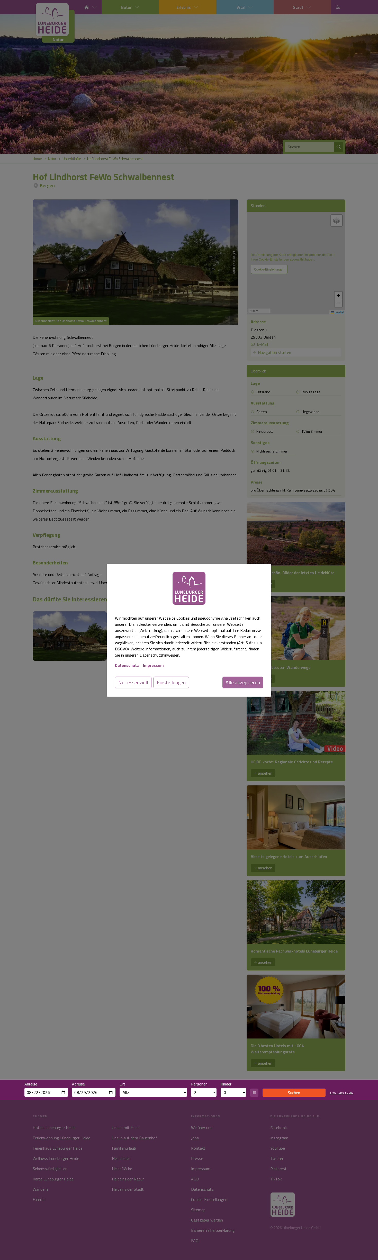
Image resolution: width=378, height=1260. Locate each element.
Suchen (294, 1093)
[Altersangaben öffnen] (254, 1093)
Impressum (153, 665)
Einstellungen (171, 682)
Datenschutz (127, 665)
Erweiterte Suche (342, 1093)
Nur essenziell (133, 682)
